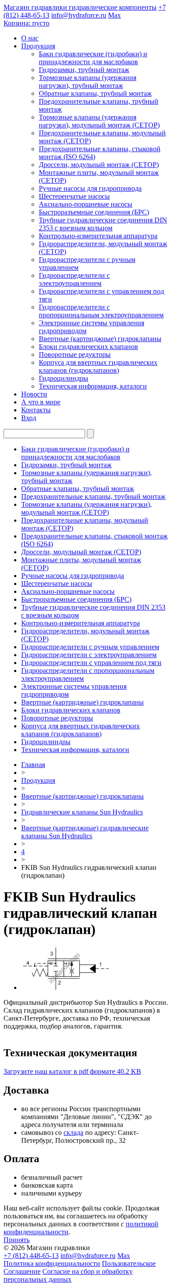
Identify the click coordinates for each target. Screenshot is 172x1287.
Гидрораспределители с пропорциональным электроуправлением (101, 311)
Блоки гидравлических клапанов (88, 346)
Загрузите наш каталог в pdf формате (72, 1071)
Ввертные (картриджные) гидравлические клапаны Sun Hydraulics (85, 832)
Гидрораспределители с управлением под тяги (91, 662)
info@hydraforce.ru (78, 15)
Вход (28, 418)
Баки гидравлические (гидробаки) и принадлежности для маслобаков (93, 57)
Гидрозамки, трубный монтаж (84, 69)
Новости (34, 394)
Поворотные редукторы (75, 354)
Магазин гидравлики (80, 7)
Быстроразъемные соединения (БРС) (94, 212)
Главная (33, 764)
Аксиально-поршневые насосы (85, 204)
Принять (17, 1239)
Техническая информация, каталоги (93, 386)
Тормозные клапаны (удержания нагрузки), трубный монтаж (87, 81)
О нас (29, 38)
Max (114, 15)
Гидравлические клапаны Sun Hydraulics (82, 812)
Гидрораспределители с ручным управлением (90, 647)
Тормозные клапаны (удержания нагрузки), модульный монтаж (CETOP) (99, 121)
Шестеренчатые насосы (74, 196)
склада (73, 1132)
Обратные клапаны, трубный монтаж (95, 93)
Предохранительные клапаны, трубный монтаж (93, 496)
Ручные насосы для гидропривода (90, 188)
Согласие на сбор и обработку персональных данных (68, 1275)
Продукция (38, 46)
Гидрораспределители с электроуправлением (74, 279)
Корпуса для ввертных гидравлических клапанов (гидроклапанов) (98, 366)
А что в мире (40, 402)
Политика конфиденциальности (52, 1263)
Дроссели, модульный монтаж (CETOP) (99, 164)
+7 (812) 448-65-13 (31, 1255)
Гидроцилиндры (63, 378)
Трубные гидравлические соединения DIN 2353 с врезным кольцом (103, 224)
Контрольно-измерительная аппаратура (98, 236)
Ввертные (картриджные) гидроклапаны (100, 338)
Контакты (36, 410)
